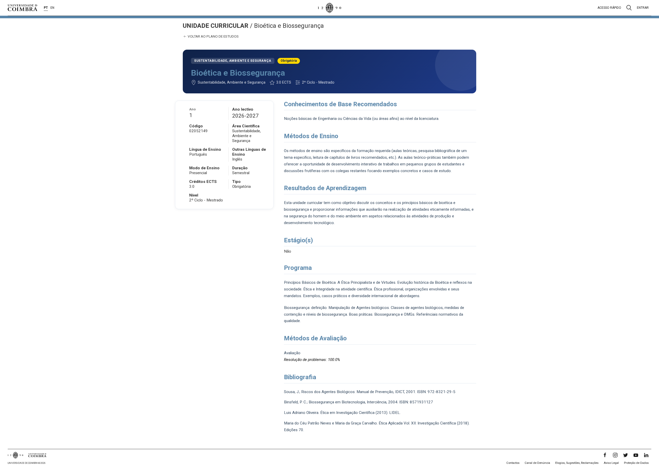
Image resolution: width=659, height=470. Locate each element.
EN (52, 8)
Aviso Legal (611, 463)
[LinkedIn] (646, 455)
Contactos (512, 463)
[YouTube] (636, 455)
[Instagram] (615, 455)
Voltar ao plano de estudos (213, 36)
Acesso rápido (609, 7)
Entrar (643, 7)
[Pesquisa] (629, 8)
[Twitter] (625, 455)
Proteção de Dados (636, 463)
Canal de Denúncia (537, 463)
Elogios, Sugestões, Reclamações (577, 463)
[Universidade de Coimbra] (22, 7)
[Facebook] (605, 455)
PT (46, 8)
